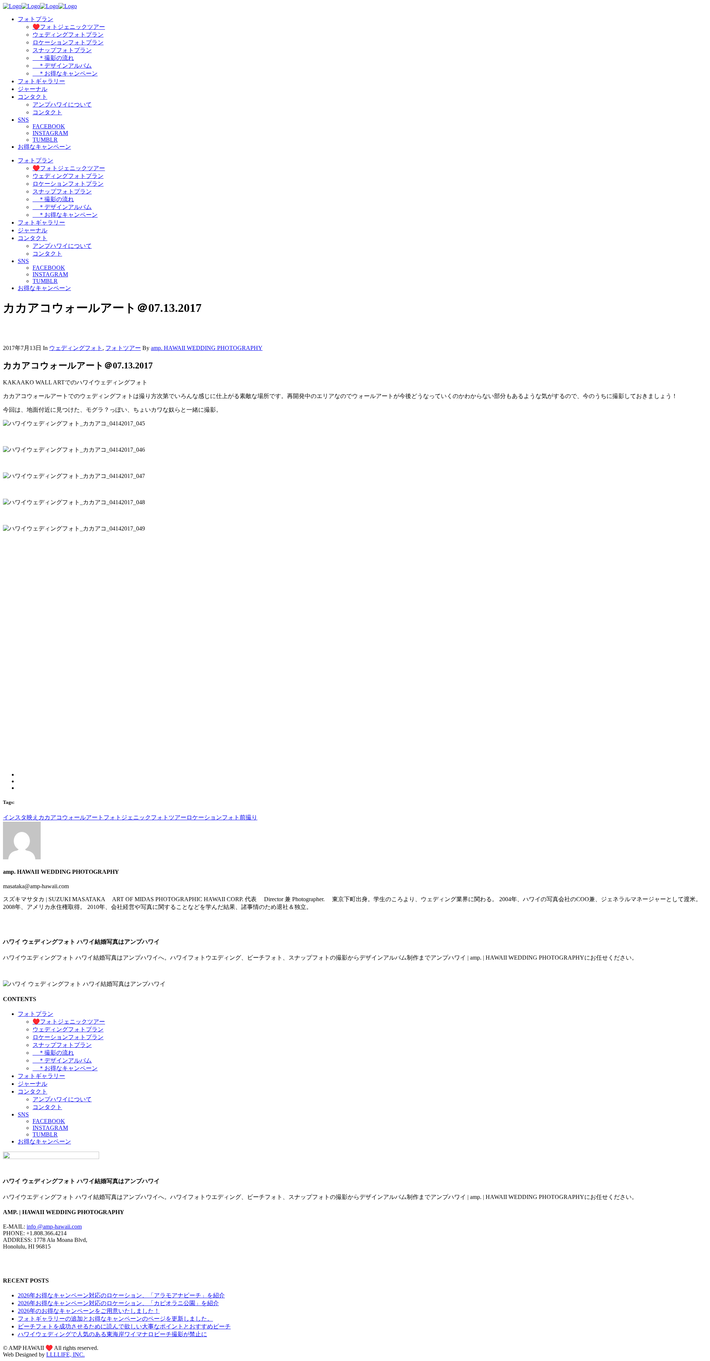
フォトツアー (123, 348)
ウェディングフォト (75, 348)
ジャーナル (32, 1084)
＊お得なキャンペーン (65, 1068)
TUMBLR (45, 1134)
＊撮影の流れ (53, 1053)
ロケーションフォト (213, 817)
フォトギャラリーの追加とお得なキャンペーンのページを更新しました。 (115, 1318)
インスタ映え (20, 817)
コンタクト (32, 1091)
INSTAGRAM (50, 1128)
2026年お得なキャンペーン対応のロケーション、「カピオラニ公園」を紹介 (118, 1303)
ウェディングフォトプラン (68, 1029)
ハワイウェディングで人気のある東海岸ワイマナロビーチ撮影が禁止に (112, 1334)
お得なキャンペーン (44, 1141)
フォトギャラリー (41, 1076)
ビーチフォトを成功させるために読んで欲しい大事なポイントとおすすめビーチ (124, 1326)
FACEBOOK (49, 1121)
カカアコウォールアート (71, 817)
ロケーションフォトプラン (68, 1037)
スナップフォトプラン (62, 1045)
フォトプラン (35, 1014)
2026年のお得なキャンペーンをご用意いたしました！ (89, 1311)
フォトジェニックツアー (69, 1021)
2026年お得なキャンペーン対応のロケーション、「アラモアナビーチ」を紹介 (121, 1295)
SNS (23, 1114)
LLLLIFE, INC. (65, 1354)
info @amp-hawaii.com (54, 1226)
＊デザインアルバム (62, 1060)
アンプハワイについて (62, 1099)
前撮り (248, 817)
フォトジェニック (127, 817)
